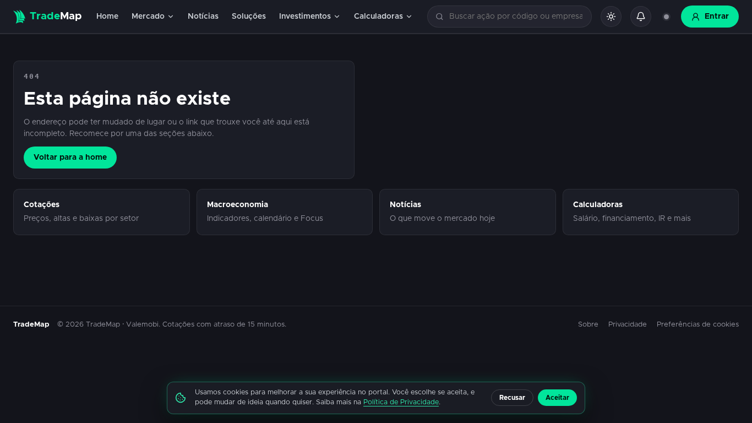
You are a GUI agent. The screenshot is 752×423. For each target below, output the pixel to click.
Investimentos (305, 16)
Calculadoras (378, 16)
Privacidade (627, 324)
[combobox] (516, 16)
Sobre (588, 324)
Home (107, 16)
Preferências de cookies (698, 324)
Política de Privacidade (401, 402)
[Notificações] (640, 16)
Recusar (512, 397)
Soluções (249, 16)
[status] (666, 16)
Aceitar (557, 397)
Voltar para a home (70, 157)
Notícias (203, 16)
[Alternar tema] (611, 16)
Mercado (148, 16)
